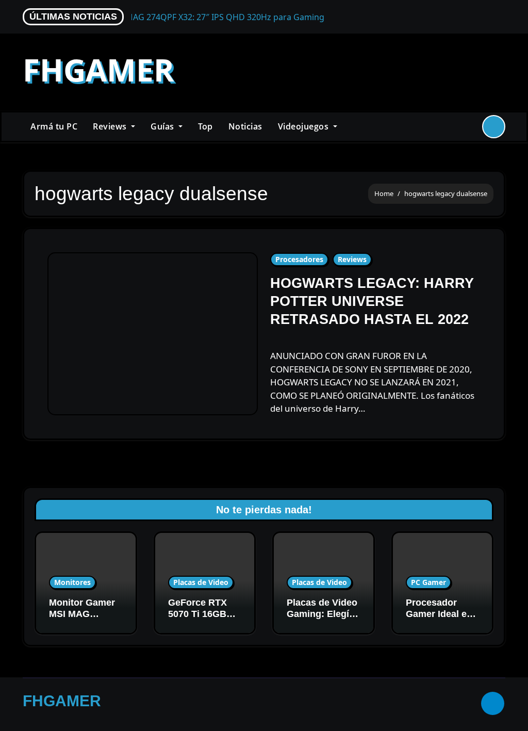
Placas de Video (200, 582)
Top (205, 126)
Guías (163, 126)
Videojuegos (304, 126)
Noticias (245, 126)
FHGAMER (98, 69)
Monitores (72, 582)
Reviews (111, 126)
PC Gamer (428, 582)
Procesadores (299, 259)
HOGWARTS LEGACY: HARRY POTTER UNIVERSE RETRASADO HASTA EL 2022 (372, 301)
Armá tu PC (53, 126)
